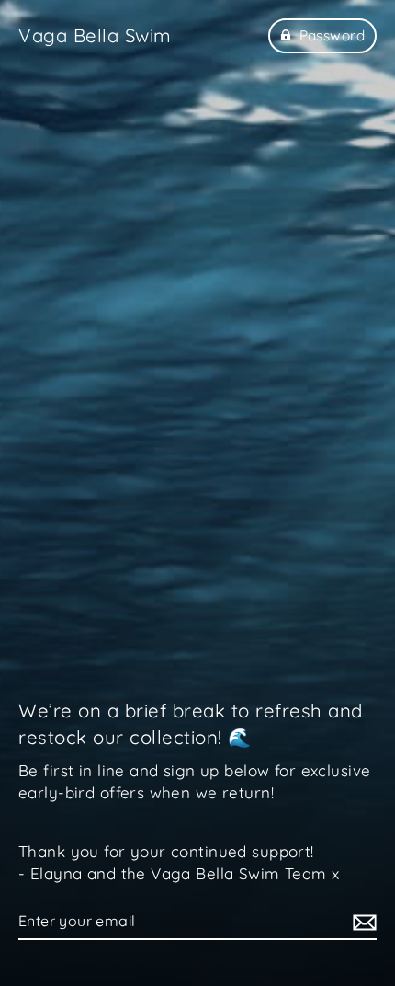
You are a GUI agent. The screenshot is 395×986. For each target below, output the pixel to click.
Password (332, 35)
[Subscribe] (362, 921)
